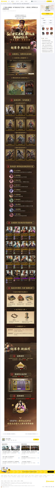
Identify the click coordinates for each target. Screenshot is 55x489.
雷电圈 (8, 475)
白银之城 (9, 476)
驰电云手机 (15, 475)
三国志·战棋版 (4, 3)
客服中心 (22, 1)
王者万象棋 (40, 476)
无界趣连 (11, 475)
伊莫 (32, 476)
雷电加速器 (5, 475)
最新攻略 (46, 476)
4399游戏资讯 (36, 475)
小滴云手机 (19, 475)
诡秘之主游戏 (5, 476)
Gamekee (48, 475)
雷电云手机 (22, 475)
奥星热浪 (22, 476)
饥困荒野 (26, 476)
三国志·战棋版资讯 (9, 3)
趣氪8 (29, 475)
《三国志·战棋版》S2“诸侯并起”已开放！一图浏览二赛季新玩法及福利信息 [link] (20, 3)
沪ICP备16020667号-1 (13, 482)
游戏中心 (12, 1)
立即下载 (36, 439)
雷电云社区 (26, 475)
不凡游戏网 (44, 475)
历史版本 (26, 1)
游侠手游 (32, 475)
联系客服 (31, 483)
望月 (43, 476)
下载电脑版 (47, 13)
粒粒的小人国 (29, 476)
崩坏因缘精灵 (18, 476)
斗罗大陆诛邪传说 (14, 476)
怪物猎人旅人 (36, 476)
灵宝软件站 (40, 475)
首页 (9, 1)
